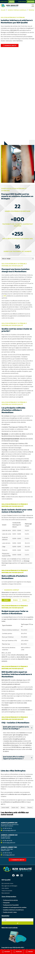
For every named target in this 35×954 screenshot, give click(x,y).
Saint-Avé (15, 807)
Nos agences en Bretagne (9, 886)
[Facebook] (13, 875)
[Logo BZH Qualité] (9, 5)
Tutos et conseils (7, 891)
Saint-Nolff (5, 807)
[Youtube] (17, 875)
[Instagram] (22, 875)
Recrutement (6, 893)
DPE (5, 296)
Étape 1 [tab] (6, 600)
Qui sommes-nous (7, 883)
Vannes (29, 807)
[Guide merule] (17, 937)
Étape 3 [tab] (24, 600)
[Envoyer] (17, 923)
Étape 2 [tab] (15, 600)
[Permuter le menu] (32, 5)
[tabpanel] (17, 593)
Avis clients (5, 888)
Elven (23, 807)
